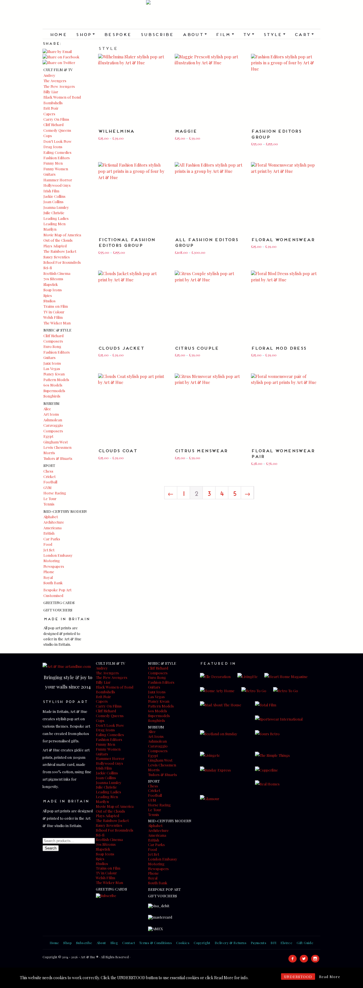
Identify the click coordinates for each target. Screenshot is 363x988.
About (194, 34)
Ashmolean (52, 419)
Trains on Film (55, 306)
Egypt (48, 436)
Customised (53, 595)
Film (225, 34)
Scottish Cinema (56, 273)
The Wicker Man (57, 322)
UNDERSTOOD (298, 976)
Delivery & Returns (230, 942)
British (48, 533)
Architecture (53, 522)
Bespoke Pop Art (57, 589)
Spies (47, 295)
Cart (304, 34)
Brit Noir (50, 108)
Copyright (202, 942)
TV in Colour (53, 311)
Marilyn (49, 229)
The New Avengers (59, 86)
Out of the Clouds (58, 240)
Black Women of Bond (62, 97)
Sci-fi (47, 267)
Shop (85, 34)
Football (50, 481)
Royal (48, 577)
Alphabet (50, 516)
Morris (49, 452)
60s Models (52, 385)
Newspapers (53, 566)
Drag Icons (52, 146)
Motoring (51, 560)
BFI (273, 942)
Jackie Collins (54, 196)
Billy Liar (50, 91)
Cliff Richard (53, 124)
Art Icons (51, 414)
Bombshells (53, 102)
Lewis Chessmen (57, 447)
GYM (47, 487)
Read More (329, 976)
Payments (258, 942)
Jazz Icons (52, 363)
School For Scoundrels (62, 262)
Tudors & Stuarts (57, 458)
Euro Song (52, 346)
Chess (48, 471)
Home (58, 34)
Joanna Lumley (56, 207)
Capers (49, 113)
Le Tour (49, 498)
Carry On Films (56, 119)
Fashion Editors (56, 157)
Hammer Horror (57, 179)
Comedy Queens (57, 130)
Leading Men (54, 223)
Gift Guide (305, 942)
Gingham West (55, 441)
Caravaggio (53, 425)
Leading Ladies (56, 218)
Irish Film (51, 190)
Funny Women (55, 168)
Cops (47, 135)
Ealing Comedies (57, 152)
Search (50, 848)
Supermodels (54, 390)
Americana (52, 527)
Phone (48, 571)
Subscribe (157, 34)
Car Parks (51, 538)
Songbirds (51, 396)
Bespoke (117, 34)
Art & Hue (181, 14)
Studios (49, 300)
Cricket (49, 476)
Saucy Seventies (56, 256)
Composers (53, 341)
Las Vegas (51, 368)
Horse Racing (54, 492)
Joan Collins (53, 201)
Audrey (49, 75)
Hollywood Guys (57, 185)
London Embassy (58, 555)
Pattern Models (56, 379)
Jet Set (48, 549)
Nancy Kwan (54, 373)
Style (274, 34)
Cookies (182, 942)
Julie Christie (53, 212)
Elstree (286, 942)
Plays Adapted (55, 245)
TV (248, 34)
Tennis (48, 504)
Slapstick (50, 284)
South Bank (53, 582)
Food (47, 544)
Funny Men (53, 163)
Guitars (49, 174)
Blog (114, 942)
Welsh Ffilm (53, 317)
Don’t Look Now (57, 141)
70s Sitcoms (53, 278)
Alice (47, 408)
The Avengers (54, 80)
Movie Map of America (62, 234)
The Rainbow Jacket (59, 251)
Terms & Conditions (155, 942)
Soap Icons (52, 289)
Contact (128, 942)
